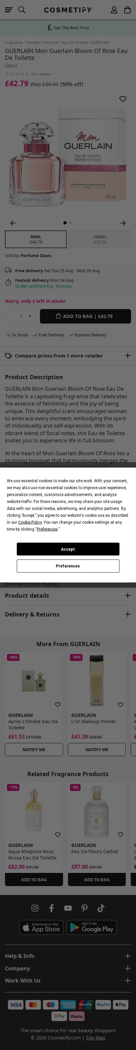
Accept (68, 549)
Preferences (68, 566)
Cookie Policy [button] (30, 522)
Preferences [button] (47, 529)
